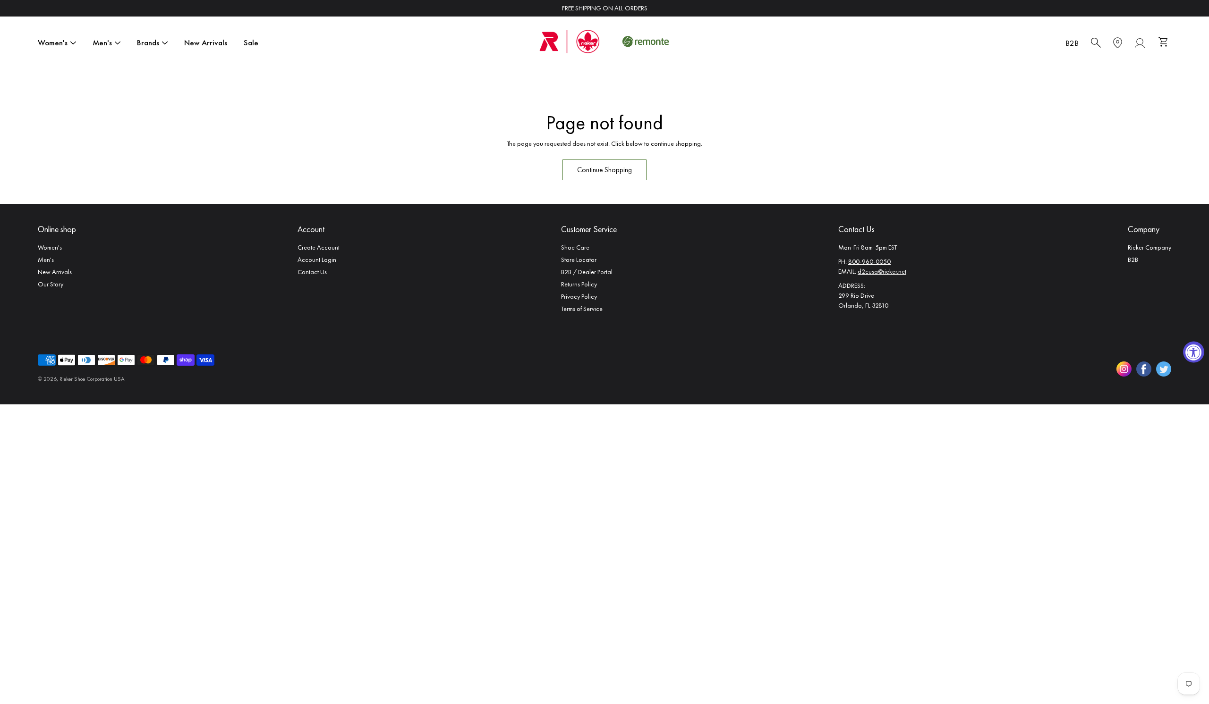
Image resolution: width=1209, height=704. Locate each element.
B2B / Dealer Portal (587, 272)
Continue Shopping (604, 170)
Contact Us (312, 272)
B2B (1072, 43)
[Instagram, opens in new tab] (1124, 369)
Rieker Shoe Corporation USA (92, 379)
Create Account (319, 247)
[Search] (1096, 42)
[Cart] (1164, 42)
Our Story (50, 284)
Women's (53, 42)
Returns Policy (579, 284)
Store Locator (578, 259)
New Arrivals (205, 42)
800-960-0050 (869, 261)
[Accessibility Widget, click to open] (1193, 352)
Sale (251, 42)
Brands (148, 42)
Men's (102, 42)
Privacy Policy (579, 296)
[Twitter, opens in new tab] (1163, 369)
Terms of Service (582, 308)
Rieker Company (1149, 247)
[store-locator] (1117, 42)
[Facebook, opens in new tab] (1143, 369)
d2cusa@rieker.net (882, 271)
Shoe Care (575, 247)
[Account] (1139, 42)
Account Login (317, 259)
